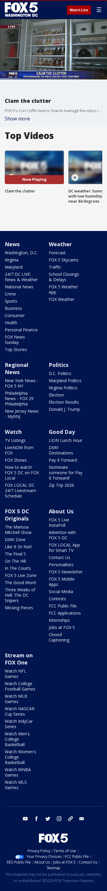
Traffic (55, 267)
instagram (59, 818)
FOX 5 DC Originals (17, 515)
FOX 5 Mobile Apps (62, 581)
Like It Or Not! (18, 546)
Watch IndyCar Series (19, 723)
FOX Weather (61, 299)
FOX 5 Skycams (63, 260)
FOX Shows (16, 460)
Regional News (16, 368)
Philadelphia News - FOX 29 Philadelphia (19, 398)
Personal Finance (21, 330)
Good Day (62, 431)
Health (11, 322)
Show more (17, 118)
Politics (58, 364)
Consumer (15, 315)
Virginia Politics (63, 388)
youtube (25, 818)
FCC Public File (63, 606)
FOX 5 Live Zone (21, 575)
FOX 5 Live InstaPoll (59, 522)
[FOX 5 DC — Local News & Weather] (22, 9)
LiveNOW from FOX (19, 450)
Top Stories (16, 349)
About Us (61, 511)
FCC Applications (65, 613)
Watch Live (79, 10)
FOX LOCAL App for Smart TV (64, 547)
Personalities (61, 564)
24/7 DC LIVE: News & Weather (21, 276)
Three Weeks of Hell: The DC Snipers (20, 595)
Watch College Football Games (20, 686)
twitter (48, 818)
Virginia (11, 260)
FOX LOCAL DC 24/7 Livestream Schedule (20, 490)
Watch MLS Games (16, 784)
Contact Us (59, 557)
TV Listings (15, 440)
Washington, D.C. (21, 252)
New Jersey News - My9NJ (22, 413)
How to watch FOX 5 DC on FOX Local (22, 472)
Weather (60, 244)
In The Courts (18, 568)
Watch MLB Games (16, 698)
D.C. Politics (60, 373)
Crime (10, 294)
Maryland (14, 267)
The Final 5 (15, 554)
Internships (59, 620)
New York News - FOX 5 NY (21, 383)
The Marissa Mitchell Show (18, 529)
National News (19, 287)
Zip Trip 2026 (61, 485)
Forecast (57, 252)
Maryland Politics (65, 380)
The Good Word (20, 582)
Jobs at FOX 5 (62, 627)
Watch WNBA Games (18, 772)
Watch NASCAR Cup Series (19, 711)
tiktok (70, 818)
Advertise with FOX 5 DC (62, 535)
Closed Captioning (59, 637)
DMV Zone (15, 539)
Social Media (61, 591)
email (81, 818)
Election (56, 395)
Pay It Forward (63, 460)
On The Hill (15, 561)
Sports (11, 301)
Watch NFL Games (15, 673)
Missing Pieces (19, 607)
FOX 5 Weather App (63, 289)
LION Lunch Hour (65, 440)
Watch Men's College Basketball (17, 739)
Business (13, 308)
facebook (36, 818)
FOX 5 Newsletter (66, 572)
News (12, 244)
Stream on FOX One (19, 659)
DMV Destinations (61, 450)
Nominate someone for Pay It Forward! (65, 472)
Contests (57, 598)
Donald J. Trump (64, 409)
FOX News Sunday (15, 339)
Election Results (64, 402)
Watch (13, 431)
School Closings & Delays (64, 276)
